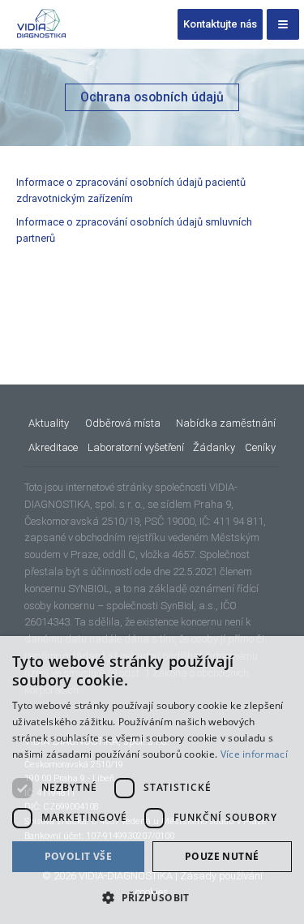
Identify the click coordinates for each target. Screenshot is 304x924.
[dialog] (152, 780)
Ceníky (260, 447)
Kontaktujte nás (220, 24)
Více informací (254, 754)
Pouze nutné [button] (222, 856)
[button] (152, 897)
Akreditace (53, 447)
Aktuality (48, 423)
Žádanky (214, 447)
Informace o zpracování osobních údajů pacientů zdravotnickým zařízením (131, 190)
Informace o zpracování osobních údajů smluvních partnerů (134, 230)
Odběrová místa (123, 423)
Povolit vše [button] (78, 856)
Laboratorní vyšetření (136, 447)
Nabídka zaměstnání (226, 423)
